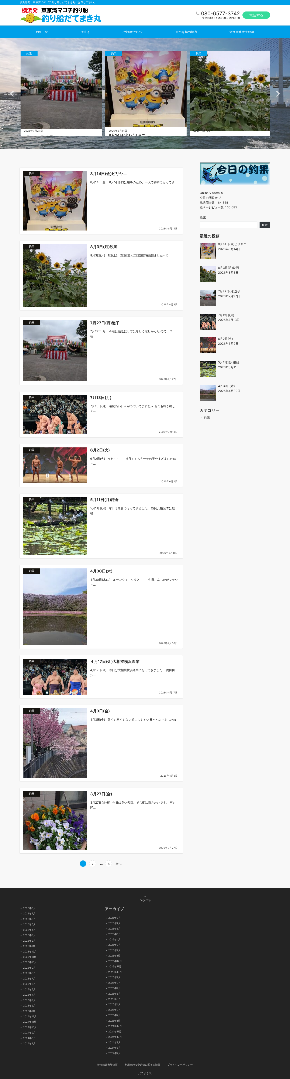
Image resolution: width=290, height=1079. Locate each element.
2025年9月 (29, 967)
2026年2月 (29, 940)
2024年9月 (29, 1032)
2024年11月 (29, 1021)
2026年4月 (29, 929)
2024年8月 (29, 1038)
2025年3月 (29, 1000)
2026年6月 (29, 919)
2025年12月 (30, 951)
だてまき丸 (145, 1073)
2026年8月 (29, 908)
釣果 (207, 417)
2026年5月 (29, 924)
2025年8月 (29, 973)
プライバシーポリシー (180, 1064)
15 (108, 863)
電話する (256, 15)
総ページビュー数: (212, 207)
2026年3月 (29, 935)
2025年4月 (29, 994)
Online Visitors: (210, 193)
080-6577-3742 (220, 13)
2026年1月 (29, 946)
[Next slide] (277, 93)
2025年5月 (29, 989)
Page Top (145, 900)
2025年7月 (29, 978)
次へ (118, 863)
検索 (203, 217)
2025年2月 (29, 1005)
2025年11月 (29, 956)
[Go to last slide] (12, 93)
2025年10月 (30, 962)
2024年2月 (29, 1043)
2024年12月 (30, 1016)
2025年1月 (29, 1011)
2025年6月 (29, 983)
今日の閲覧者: (209, 197)
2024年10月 (30, 1027)
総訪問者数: (208, 202)
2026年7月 (29, 913)
